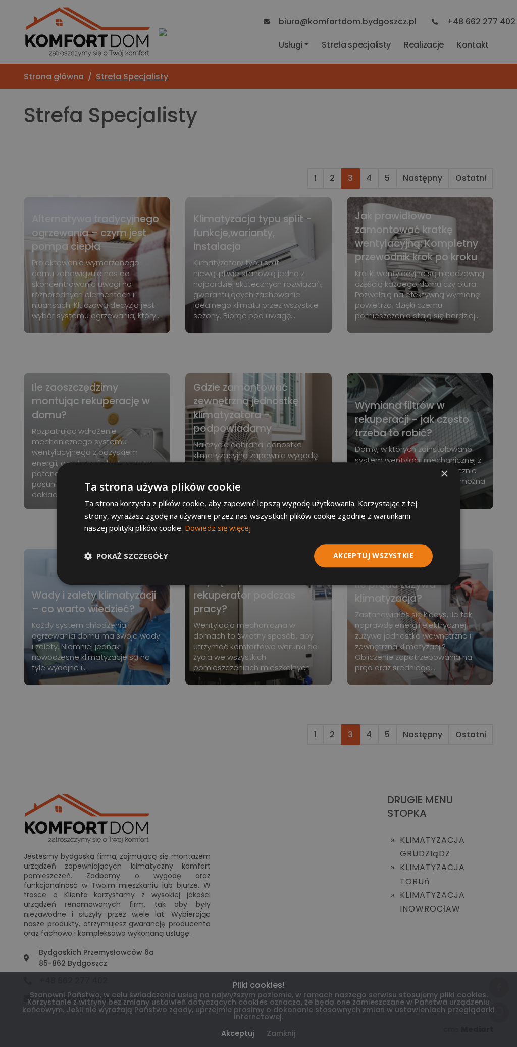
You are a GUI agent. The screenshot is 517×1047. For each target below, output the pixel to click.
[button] (126, 556)
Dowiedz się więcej (218, 528)
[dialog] (258, 523)
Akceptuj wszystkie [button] (373, 555)
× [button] (444, 474)
